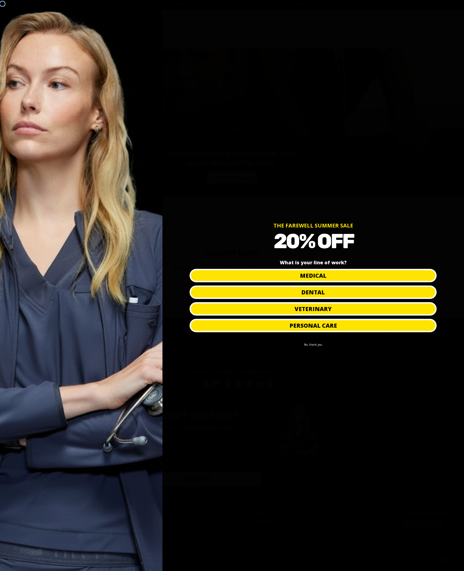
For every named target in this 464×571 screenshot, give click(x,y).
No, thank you (313, 344)
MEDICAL (313, 275)
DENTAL (313, 292)
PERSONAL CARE (313, 325)
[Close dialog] (2, 3)
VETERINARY (313, 309)
